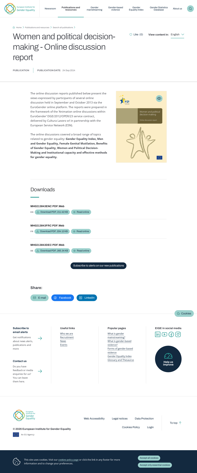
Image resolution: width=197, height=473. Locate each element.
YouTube (164, 334)
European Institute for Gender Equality (19, 8)
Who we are (66, 333)
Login (150, 427)
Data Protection (144, 418)
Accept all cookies (149, 458)
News (63, 341)
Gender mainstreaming (94, 8)
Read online (83, 212)
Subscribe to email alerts (21, 330)
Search (190, 8)
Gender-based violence (115, 8)
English (175, 34)
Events (63, 344)
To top (174, 422)
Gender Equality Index (136, 8)
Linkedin (157, 334)
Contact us (20, 361)
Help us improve (168, 363)
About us (177, 8)
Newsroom (50, 8)
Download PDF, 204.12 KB (54, 231)
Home (19, 27)
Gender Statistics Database (159, 8)
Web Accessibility (94, 418)
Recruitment (67, 337)
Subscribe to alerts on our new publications (98, 265)
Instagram (178, 334)
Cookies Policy (131, 427)
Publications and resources (71, 8)
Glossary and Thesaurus (121, 360)
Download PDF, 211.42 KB (54, 212)
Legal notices (119, 418)
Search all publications (63, 27)
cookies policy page (68, 459)
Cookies (186, 313)
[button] (39, 297)
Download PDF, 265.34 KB (54, 250)
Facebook (171, 334)
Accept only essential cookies (155, 465)
